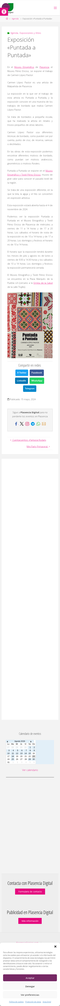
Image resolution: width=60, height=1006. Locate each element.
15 (30, 753)
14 (26, 753)
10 (8, 753)
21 (26, 756)
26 (17, 759)
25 (13, 759)
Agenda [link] (15, 18)
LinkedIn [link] (21, 380)
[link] (4, 12)
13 (21, 753)
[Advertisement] (30, 589)
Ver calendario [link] (30, 770)
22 (30, 756)
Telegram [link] (29, 388)
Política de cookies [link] (16, 1001)
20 (21, 756)
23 (34, 756)
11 (13, 753)
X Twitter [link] (21, 372)
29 (30, 759)
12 (17, 753)
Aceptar (30, 977)
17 (8, 756)
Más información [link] (30, 920)
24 (8, 759)
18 (13, 756)
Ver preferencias (30, 994)
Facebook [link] (37, 372)
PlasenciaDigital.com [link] (27, 942)
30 (34, 759)
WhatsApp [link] (36, 380)
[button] (55, 946)
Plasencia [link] (44, 67)
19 (17, 756)
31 (8, 762)
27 (21, 759)
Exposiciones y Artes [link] (30, 33)
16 (34, 753)
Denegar (30, 986)
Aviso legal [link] (47, 1001)
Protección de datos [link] (33, 1001)
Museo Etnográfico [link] (24, 67)
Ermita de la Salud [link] (43, 282)
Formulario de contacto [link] (30, 891)
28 (26, 759)
